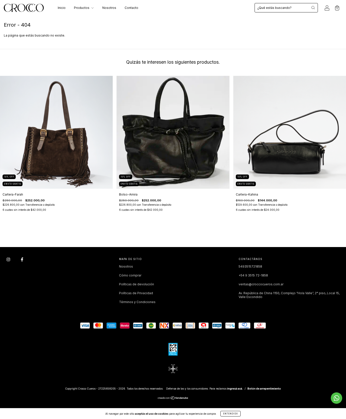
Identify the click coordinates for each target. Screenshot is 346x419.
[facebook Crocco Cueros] (22, 259)
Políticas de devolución (136, 284)
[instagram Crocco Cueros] (9, 259)
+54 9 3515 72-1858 (253, 275)
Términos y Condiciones (137, 302)
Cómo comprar (130, 275)
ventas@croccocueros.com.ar (261, 284)
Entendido (230, 413)
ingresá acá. (235, 388)
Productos (82, 8)
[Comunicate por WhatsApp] (336, 398)
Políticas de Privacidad (136, 293)
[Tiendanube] (173, 398)
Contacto (131, 8)
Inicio (62, 8)
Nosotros (109, 8)
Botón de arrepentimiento (264, 388)
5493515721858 (250, 266)
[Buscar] (313, 7)
